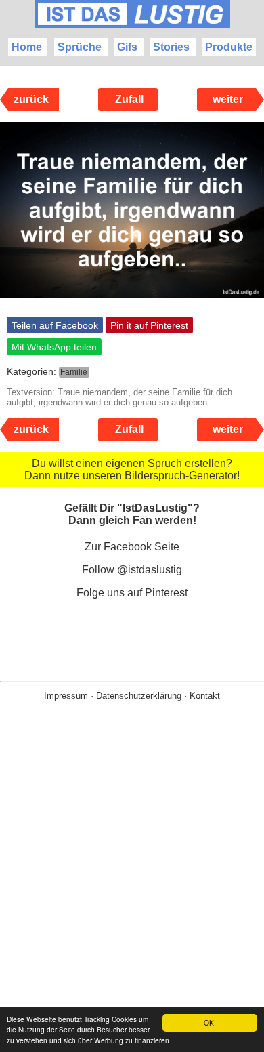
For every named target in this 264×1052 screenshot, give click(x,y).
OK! (210, 1022)
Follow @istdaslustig (132, 569)
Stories (171, 47)
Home (27, 47)
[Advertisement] (132, 898)
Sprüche (80, 47)
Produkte (228, 47)
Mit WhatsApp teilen (54, 347)
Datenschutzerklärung (138, 696)
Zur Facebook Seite (132, 546)
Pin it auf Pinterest (149, 325)
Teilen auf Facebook (55, 325)
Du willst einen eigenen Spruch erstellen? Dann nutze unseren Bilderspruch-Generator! (132, 469)
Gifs (127, 47)
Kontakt (205, 696)
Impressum (66, 696)
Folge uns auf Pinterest (132, 593)
